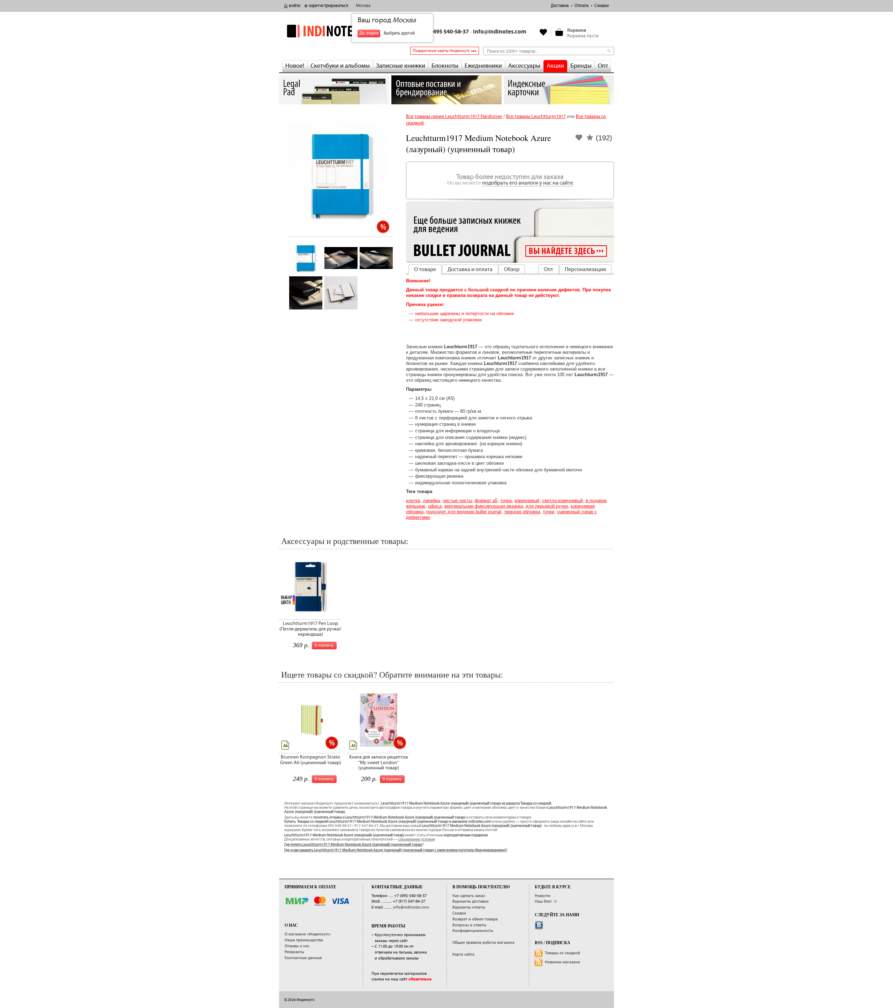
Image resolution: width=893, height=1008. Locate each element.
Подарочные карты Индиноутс (441, 50)
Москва (363, 5)
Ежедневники (483, 65)
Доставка (560, 5)
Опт (603, 65)
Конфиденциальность (472, 930)
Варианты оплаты (468, 907)
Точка (506, 500)
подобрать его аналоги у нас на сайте (527, 183)
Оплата (581, 5)
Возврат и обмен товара (475, 919)
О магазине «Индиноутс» (308, 934)
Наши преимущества (304, 940)
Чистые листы (457, 500)
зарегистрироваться (328, 5)
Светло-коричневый (562, 500)
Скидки (601, 5)
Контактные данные (303, 958)
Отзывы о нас (297, 946)
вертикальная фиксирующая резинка (483, 506)
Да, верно (368, 33)
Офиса (435, 506)
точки (548, 511)
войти (294, 5)
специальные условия (416, 839)
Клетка (413, 500)
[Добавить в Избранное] (579, 139)
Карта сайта (463, 954)
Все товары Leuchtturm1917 (536, 116)
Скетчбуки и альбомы (340, 65)
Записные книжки (400, 65)
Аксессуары (524, 65)
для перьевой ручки (547, 506)
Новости (542, 896)
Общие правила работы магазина (483, 942)
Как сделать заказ (468, 896)
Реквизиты (294, 952)
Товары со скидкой (562, 953)
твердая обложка (522, 511)
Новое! (294, 65)
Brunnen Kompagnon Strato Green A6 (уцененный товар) (310, 759)
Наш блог (543, 901)
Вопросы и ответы (469, 925)
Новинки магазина (562, 962)
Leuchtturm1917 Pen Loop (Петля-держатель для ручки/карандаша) (310, 629)
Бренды (581, 65)
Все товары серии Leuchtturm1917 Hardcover (454, 116)
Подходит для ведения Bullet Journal (463, 511)
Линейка (431, 500)
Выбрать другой (399, 33)
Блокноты (445, 65)
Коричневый (527, 500)
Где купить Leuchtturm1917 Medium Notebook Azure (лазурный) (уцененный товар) (353, 845)
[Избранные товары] (543, 32)
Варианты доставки (470, 901)
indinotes (334, 31)
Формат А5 (486, 500)
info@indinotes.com (499, 32)
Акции (555, 65)
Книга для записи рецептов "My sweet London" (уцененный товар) (378, 762)
